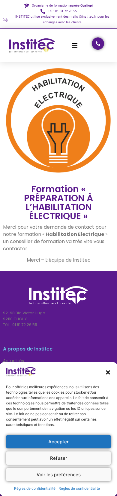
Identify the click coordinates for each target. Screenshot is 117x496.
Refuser (58, 458)
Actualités (13, 361)
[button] (108, 372)
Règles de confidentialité (35, 488)
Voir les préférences (59, 474)
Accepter (58, 442)
